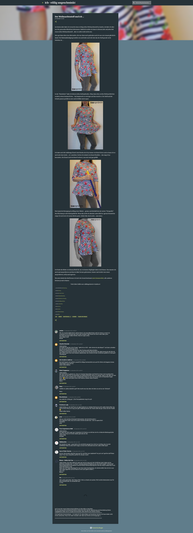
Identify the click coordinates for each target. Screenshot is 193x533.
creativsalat (60, 303)
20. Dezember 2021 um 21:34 (68, 477)
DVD (58, 314)
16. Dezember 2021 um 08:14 (76, 370)
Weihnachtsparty (61, 311)
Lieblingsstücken (62, 301)
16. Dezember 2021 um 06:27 (76, 343)
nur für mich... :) (67, 316)
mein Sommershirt (98, 278)
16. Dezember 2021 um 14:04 (75, 404)
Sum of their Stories (65, 451)
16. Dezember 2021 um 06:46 (79, 359)
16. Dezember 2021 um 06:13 (70, 330)
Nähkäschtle (63, 442)
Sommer (74, 316)
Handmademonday (61, 295)
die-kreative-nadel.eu (65, 360)
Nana (60, 386)
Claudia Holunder (64, 344)
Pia (60, 477)
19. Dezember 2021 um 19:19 (78, 451)
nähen (60, 316)
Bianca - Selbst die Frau (66, 460)
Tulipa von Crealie (82, 316)
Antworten (62, 340)
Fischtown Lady (63, 404)
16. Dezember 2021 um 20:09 (69, 416)
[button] (56, 22)
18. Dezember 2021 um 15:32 (73, 442)
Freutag (59, 290)
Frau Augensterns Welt (66, 428)
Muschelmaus (63, 397)
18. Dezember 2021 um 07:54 (80, 428)
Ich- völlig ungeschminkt (60, 2)
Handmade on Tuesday (62, 298)
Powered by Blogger (97, 527)
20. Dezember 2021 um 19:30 (80, 460)
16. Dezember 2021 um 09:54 (74, 397)
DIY (56, 316)
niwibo (61, 330)
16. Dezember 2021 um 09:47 (69, 386)
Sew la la (58, 306)
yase (60, 416)
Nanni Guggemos (64, 370)
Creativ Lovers (61, 293)
